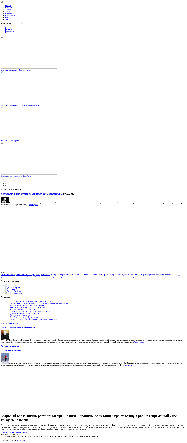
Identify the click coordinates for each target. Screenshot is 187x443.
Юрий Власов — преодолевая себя (22, 315)
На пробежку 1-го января (11, 350)
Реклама (8, 33)
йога (36, 277)
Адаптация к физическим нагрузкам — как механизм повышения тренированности (41, 303)
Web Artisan (20, 440)
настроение (49, 277)
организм (135, 277)
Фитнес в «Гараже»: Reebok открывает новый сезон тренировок (33, 319)
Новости (8, 17)
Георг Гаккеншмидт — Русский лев (23, 309)
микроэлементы (165, 275)
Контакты (8, 29)
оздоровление (181, 275)
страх (119, 277)
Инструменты (10, 15)
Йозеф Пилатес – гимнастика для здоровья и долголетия (30, 307)
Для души (8, 11)
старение (18, 277)
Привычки (9, 13)
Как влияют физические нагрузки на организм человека (21, 105)
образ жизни (65, 275)
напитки (126, 277)
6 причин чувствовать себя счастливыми (16, 70)
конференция (87, 277)
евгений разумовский (72, 277)
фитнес (145, 275)
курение (151, 275)
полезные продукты (30, 274)
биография (15, 274)
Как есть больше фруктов (10, 141)
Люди (7, 19)
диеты (33, 277)
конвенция (134, 275)
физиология (107, 277)
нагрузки (80, 277)
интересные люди (78, 275)
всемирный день (26, 277)
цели (54, 277)
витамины (45, 274)
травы (139, 277)
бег (87, 275)
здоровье (125, 275)
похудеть (43, 277)
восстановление (145, 277)
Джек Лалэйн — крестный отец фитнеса (24, 317)
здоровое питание (96, 275)
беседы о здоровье (61, 277)
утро (122, 277)
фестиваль (108, 275)
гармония (5, 274)
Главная (8, 6)
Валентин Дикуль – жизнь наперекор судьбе (18, 327)
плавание (152, 277)
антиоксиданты (99, 277)
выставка (157, 275)
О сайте (8, 27)
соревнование (114, 277)
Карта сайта (9, 31)
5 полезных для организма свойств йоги (16, 176)
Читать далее (33, 205)
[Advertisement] (9, 238)
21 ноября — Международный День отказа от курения (30, 311)
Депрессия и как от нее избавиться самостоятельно (31, 193)
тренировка (117, 275)
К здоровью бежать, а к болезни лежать (24, 313)
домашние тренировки (8, 277)
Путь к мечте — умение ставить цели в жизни (27, 305)
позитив (93, 277)
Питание (8, 8)
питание (173, 275)
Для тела (8, 10)
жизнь (140, 275)
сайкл (39, 277)
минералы (55, 274)
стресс (130, 277)
